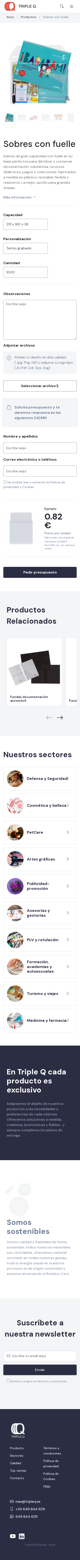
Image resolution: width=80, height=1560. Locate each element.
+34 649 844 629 (30, 1509)
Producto (17, 1448)
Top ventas (18, 1471)
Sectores (16, 1456)
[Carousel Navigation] (40, 714)
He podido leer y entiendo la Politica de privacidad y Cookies (34, 484)
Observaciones (16, 293)
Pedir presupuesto (40, 572)
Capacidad (12, 215)
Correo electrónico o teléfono (30, 459)
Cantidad (11, 263)
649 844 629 (26, 1516)
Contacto (17, 1478)
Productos (28, 17)
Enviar (40, 1369)
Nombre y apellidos (20, 436)
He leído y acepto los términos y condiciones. (38, 1381)
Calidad (15, 1463)
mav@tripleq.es (27, 1501)
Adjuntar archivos (19, 345)
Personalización (17, 239)
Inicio (10, 17)
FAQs (46, 1486)
